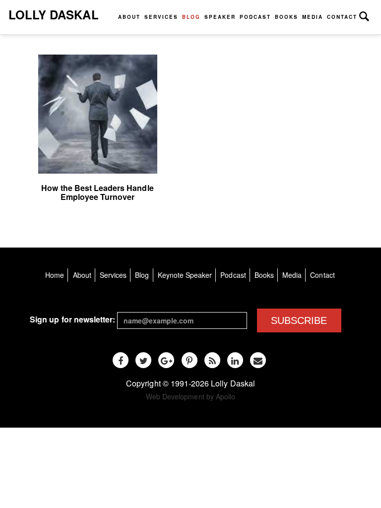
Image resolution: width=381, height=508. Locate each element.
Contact (342, 16)
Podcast (255, 16)
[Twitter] (143, 360)
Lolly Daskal (53, 14)
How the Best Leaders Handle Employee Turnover (97, 192)
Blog (191, 16)
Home (54, 275)
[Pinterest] (189, 360)
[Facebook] (120, 360)
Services (161, 16)
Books (286, 16)
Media (312, 16)
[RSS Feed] (212, 360)
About (129, 16)
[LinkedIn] (235, 360)
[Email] (258, 360)
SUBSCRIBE (299, 320)
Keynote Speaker (185, 275)
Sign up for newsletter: (72, 319)
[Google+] (166, 360)
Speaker (220, 16)
